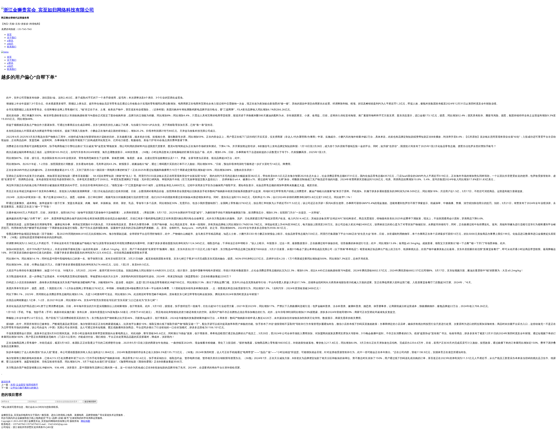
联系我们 (11, 46)
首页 (9, 34)
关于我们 (11, 37)
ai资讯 (10, 40)
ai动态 (10, 43)
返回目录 (5, 381)
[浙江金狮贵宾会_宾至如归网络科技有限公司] (278, 10)
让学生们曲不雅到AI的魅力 (24, 388)
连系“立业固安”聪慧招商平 (24, 384)
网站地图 (85, 421)
